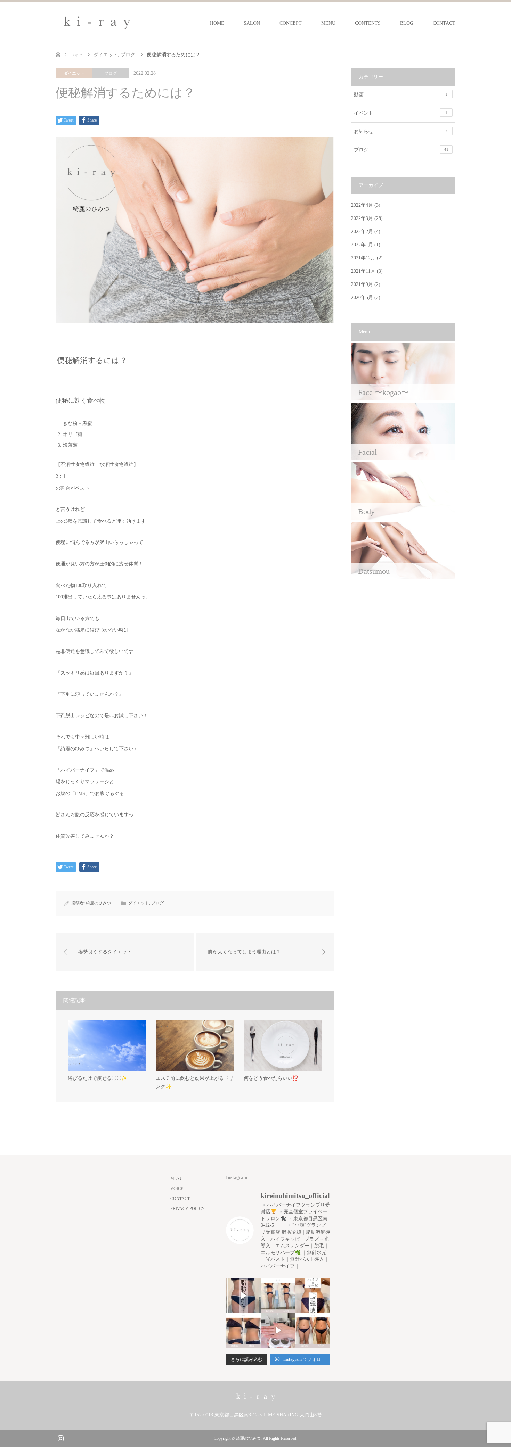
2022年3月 (362, 218)
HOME (217, 23)
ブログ (110, 73)
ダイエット (74, 73)
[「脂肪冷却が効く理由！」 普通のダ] (312, 1295)
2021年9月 (362, 284)
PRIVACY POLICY (187, 1208)
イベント (400, 113)
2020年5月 (362, 297)
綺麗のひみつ (98, 903)
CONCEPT (290, 23)
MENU (328, 23)
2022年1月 (362, 244)
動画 (400, 94)
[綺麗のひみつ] (97, 23)
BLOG (406, 23)
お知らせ (400, 131)
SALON (252, 23)
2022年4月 (362, 205)
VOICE (176, 1188)
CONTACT (444, 23)
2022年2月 (362, 231)
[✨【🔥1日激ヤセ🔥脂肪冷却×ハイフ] (278, 1330)
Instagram (60, 1437)
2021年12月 (363, 257)
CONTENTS (368, 23)
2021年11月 (363, 271)
